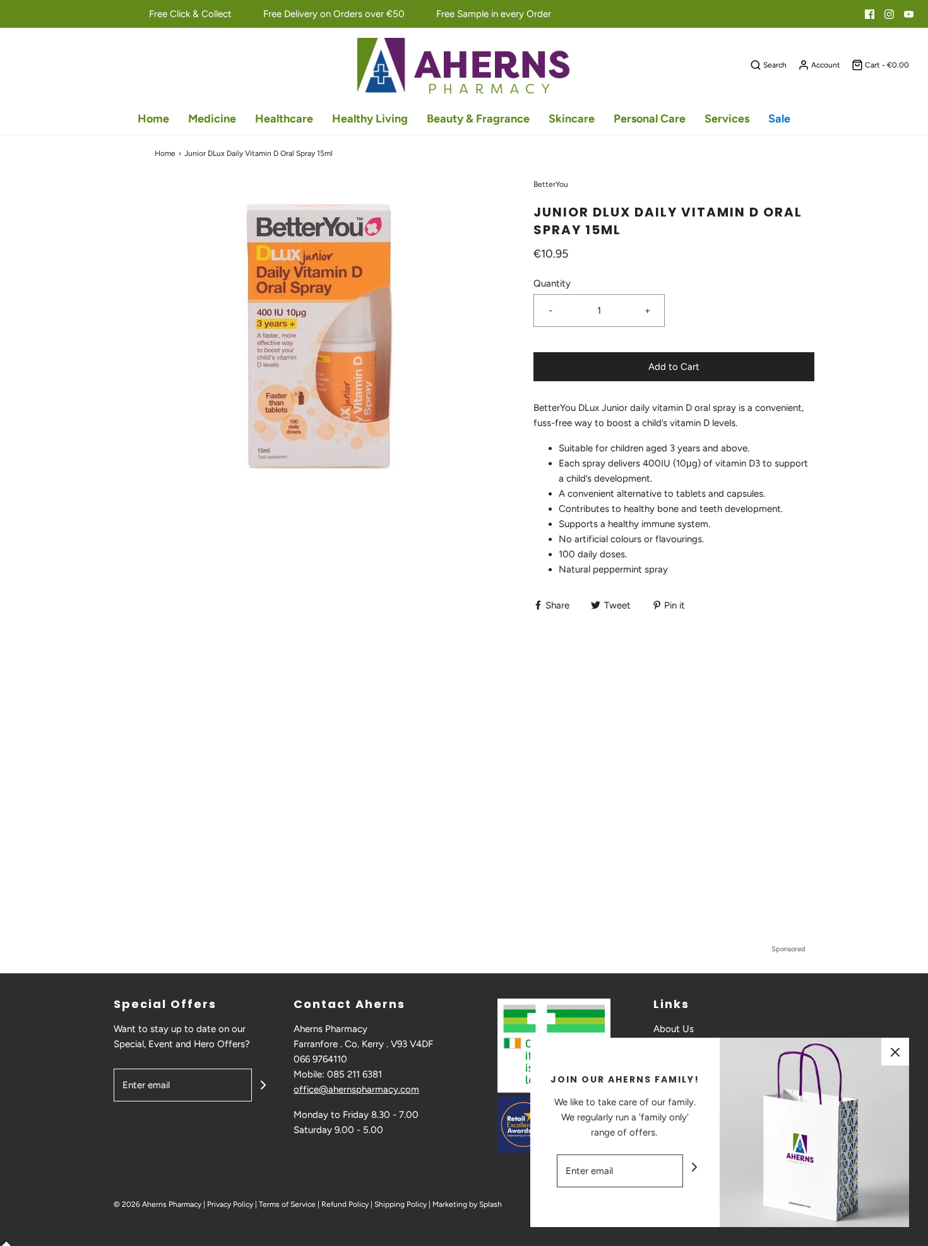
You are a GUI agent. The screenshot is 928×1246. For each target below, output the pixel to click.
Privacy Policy (230, 1204)
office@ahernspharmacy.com (356, 1089)
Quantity (552, 283)
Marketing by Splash (467, 1204)
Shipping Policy (400, 1204)
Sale (779, 119)
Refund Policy (345, 1204)
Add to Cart (673, 366)
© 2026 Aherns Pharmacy (157, 1204)
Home (153, 119)
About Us (673, 1029)
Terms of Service (287, 1204)
